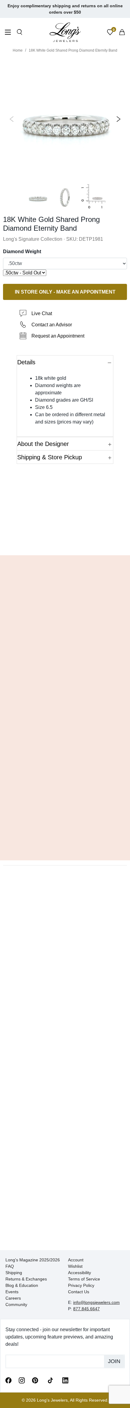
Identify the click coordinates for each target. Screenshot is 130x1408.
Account (75, 1259)
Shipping (13, 1272)
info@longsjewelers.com (96, 1302)
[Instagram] (22, 1380)
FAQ (9, 1266)
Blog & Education (21, 1285)
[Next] (117, 119)
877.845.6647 (86, 1308)
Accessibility (79, 1272)
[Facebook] (8, 1380)
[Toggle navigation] (8, 33)
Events (11, 1291)
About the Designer (43, 443)
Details (26, 362)
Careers (13, 1298)
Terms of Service (84, 1279)
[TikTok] (50, 1379)
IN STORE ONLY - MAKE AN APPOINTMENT (65, 291)
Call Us (21, 541)
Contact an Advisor (51, 324)
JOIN (114, 1361)
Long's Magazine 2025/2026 (32, 1259)
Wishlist (75, 1266)
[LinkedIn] (65, 1380)
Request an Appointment (57, 335)
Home (18, 50)
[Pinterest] (35, 1380)
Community (16, 1304)
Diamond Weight (22, 251)
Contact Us (78, 1291)
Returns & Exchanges (26, 1279)
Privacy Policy (81, 1285)
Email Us (65, 541)
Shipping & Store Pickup (49, 457)
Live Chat (41, 313)
